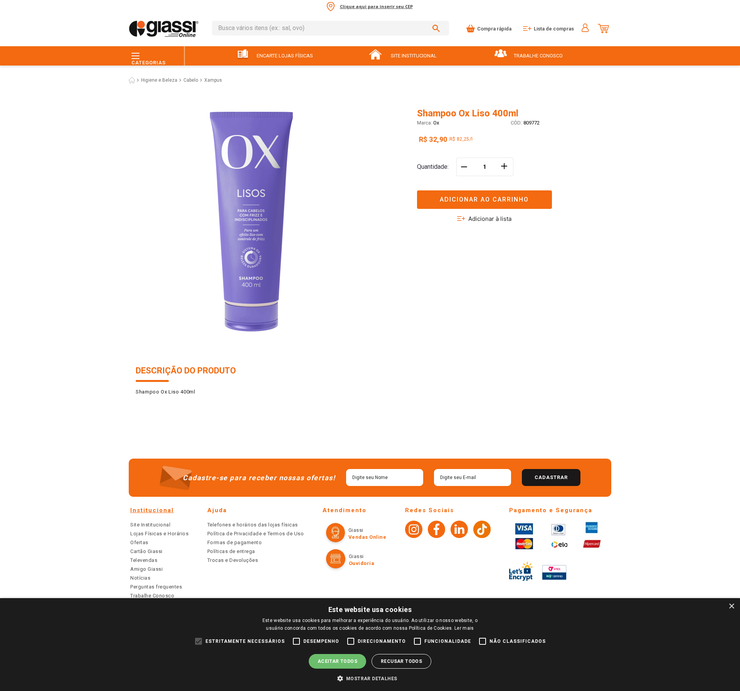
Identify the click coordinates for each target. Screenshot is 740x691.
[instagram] (413, 530)
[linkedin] (459, 530)
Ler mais (464, 628)
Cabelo (190, 80)
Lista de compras (554, 29)
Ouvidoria (362, 563)
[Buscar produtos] (437, 28)
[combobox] (330, 28)
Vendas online (367, 537)
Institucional (152, 510)
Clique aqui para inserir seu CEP (376, 6)
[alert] (370, 644)
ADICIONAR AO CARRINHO (484, 199)
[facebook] (436, 530)
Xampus (213, 80)
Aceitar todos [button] (337, 661)
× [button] (731, 606)
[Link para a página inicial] (132, 80)
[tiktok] (482, 530)
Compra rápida (494, 29)
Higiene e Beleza (159, 80)
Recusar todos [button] (401, 661)
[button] (510, 195)
